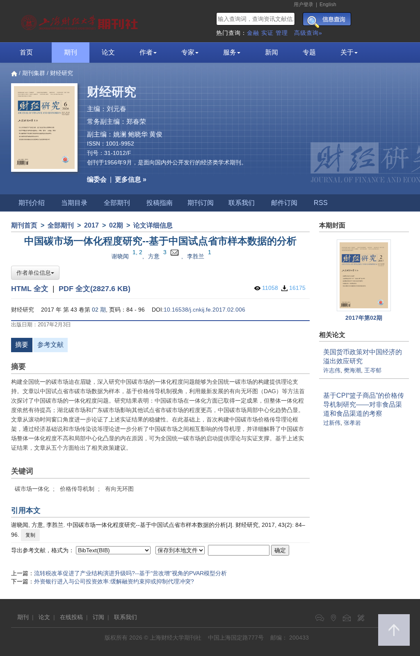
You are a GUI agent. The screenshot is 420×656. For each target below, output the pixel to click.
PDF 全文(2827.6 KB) (94, 289)
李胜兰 (195, 256)
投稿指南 (159, 202)
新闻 (271, 52)
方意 (154, 256)
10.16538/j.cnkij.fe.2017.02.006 (204, 309)
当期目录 (74, 202)
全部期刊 (117, 202)
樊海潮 (352, 370)
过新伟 (331, 422)
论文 (108, 52)
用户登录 (303, 4)
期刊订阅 (200, 202)
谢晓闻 (120, 256)
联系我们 (241, 202)
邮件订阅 (284, 202)
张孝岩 (352, 422)
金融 (253, 33)
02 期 (99, 309)
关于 (347, 52)
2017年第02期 (363, 317)
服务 (229, 52)
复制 (30, 535)
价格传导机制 (77, 488)
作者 (146, 52)
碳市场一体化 (32, 488)
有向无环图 (119, 488)
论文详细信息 (153, 225)
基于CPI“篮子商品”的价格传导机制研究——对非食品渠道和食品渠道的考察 (363, 404)
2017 (91, 225)
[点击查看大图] (364, 275)
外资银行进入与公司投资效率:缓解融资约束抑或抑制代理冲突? (114, 581)
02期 (116, 225)
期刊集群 (33, 73)
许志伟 (331, 370)
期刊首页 (24, 225)
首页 (26, 52)
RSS (321, 202)
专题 (309, 52)
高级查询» (308, 33)
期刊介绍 (31, 202)
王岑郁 (372, 370)
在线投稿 (71, 617)
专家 (187, 52)
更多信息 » (130, 179)
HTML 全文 (29, 289)
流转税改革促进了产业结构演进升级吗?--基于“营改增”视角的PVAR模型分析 (130, 573)
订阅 (98, 617)
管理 (282, 33)
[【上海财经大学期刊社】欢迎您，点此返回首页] (80, 20)
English (328, 4)
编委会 (97, 179)
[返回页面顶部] (394, 630)
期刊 (70, 52)
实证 (267, 33)
